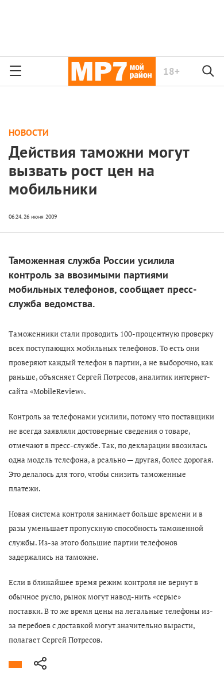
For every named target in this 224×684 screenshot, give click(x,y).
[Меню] (15, 71)
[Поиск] (208, 71)
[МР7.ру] (112, 71)
